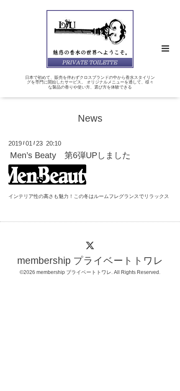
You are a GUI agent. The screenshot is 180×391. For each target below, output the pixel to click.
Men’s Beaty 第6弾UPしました (70, 155)
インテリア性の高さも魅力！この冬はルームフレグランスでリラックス (88, 196)
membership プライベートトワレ (90, 260)
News (90, 118)
